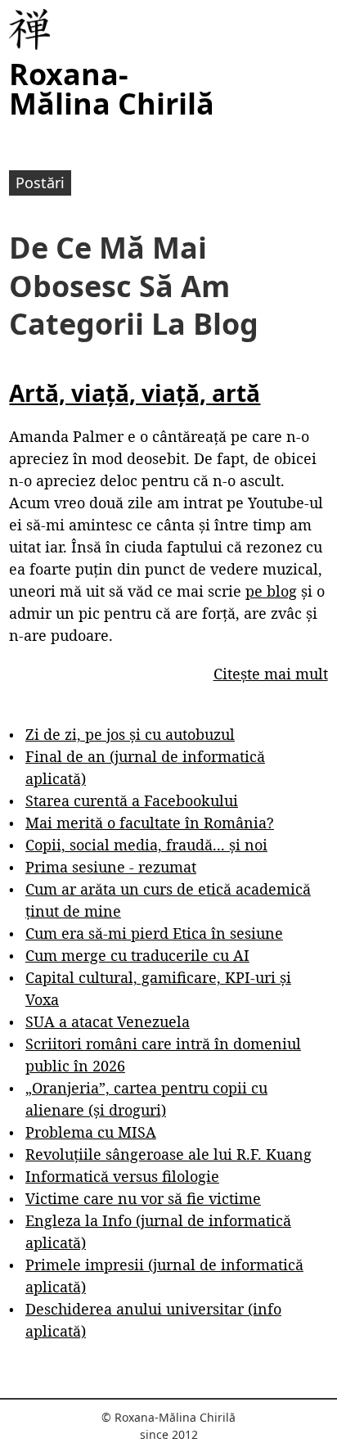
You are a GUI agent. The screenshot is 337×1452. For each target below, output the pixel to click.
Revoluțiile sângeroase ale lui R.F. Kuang (168, 1154)
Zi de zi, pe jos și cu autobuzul (130, 734)
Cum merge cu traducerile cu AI (137, 955)
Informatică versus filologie (122, 1176)
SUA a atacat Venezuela (107, 1021)
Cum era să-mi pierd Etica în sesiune (154, 933)
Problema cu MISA (90, 1132)
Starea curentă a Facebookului (131, 800)
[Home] (29, 29)
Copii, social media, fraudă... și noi (146, 845)
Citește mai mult (270, 673)
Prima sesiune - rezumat (110, 867)
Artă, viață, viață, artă (134, 392)
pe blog (271, 591)
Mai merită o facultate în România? (149, 822)
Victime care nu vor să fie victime (143, 1198)
